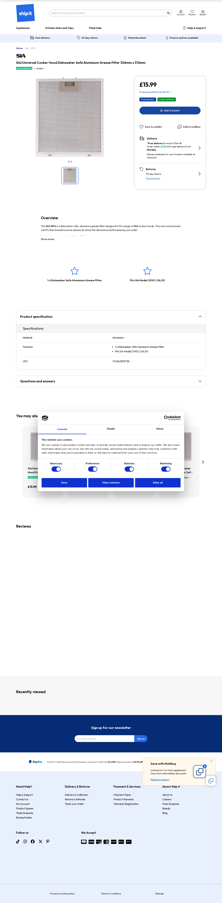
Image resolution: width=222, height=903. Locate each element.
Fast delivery (42, 37)
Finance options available (184, 37)
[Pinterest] (47, 841)
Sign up (141, 738)
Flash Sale (95, 28)
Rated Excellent (137, 37)
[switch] (92, 469)
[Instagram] (25, 841)
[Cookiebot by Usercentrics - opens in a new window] (166, 418)
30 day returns (90, 37)
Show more (47, 239)
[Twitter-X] (40, 841)
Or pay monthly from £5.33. (154, 92)
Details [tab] (111, 428)
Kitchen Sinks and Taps (60, 28)
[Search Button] (168, 13)
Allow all (158, 482)
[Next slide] (202, 462)
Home (19, 48)
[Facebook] (33, 841)
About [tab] (159, 428)
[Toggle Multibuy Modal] (211, 781)
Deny (64, 482)
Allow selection (111, 482)
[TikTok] (18, 841)
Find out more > (160, 779)
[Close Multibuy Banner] (211, 761)
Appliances (23, 28)
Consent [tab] (62, 429)
